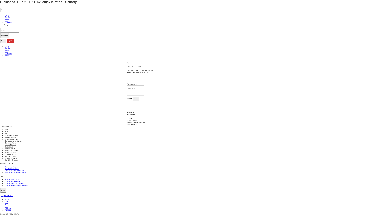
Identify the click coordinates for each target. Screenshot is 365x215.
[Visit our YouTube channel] (8, 194)
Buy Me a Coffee (7, 196)
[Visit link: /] (1, 6)
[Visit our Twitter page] (3, 194)
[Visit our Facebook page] (1, 194)
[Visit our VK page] (5, 194)
